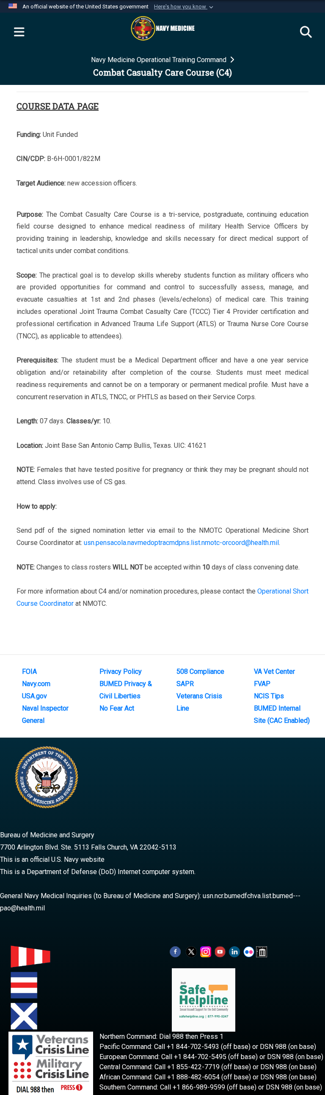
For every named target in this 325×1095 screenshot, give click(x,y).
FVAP (262, 684)
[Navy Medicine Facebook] (175, 951)
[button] (184, 7)
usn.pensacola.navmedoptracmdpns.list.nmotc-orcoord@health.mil (181, 543)
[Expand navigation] (19, 32)
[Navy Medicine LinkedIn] (234, 951)
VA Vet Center (274, 671)
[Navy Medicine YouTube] (220, 951)
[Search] (306, 32)
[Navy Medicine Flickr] (248, 951)
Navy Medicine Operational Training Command (159, 60)
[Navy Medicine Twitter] (191, 951)
